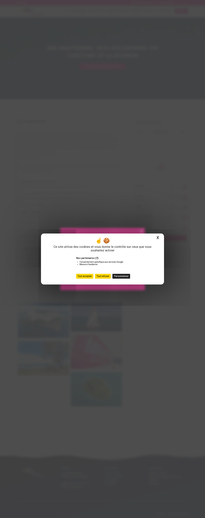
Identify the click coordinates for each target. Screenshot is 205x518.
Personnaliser (121, 276)
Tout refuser (102, 276)
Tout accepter (85, 276)
